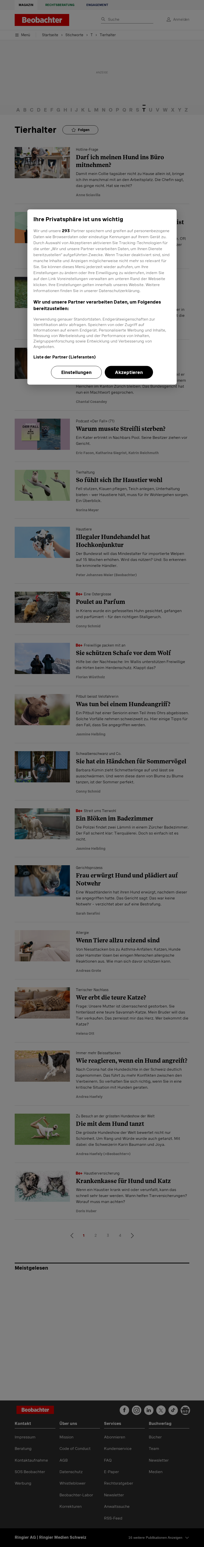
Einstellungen (76, 372)
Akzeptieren (129, 372)
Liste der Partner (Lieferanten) (64, 356)
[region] (102, 296)
